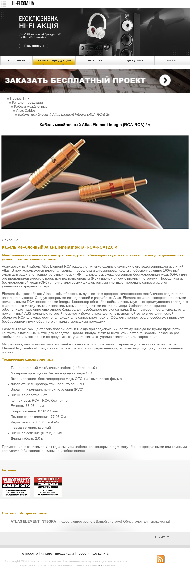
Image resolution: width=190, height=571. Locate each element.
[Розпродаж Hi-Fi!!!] (95, 54)
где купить (134, 60)
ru (175, 60)
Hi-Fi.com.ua (23, 4)
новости (95, 60)
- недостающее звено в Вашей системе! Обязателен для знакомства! (90, 521)
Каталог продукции (27, 102)
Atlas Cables (26, 110)
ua (169, 60)
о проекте (16, 60)
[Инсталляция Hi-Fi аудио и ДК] (95, 79)
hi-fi (100, 565)
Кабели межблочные (31, 106)
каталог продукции (54, 60)
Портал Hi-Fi (20, 98)
